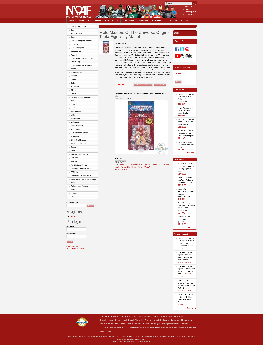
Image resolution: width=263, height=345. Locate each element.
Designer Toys (76, 72)
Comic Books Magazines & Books (81, 67)
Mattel (117, 167)
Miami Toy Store (105, 331)
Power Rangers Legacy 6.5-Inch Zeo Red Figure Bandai (186, 110)
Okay (118, 161)
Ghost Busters (76, 34)
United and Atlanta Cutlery (81, 176)
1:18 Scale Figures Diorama (81, 41)
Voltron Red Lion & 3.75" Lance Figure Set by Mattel (186, 219)
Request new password (75, 249)
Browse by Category (76, 21)
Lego (73, 104)
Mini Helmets (76, 119)
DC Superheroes (186, 320)
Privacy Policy (136, 316)
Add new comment (121, 169)
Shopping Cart (190, 12)
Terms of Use (157, 316)
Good (120, 161)
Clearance (185, 21)
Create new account (73, 246)
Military (73, 115)
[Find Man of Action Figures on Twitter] (182, 51)
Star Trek (74, 158)
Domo (73, 30)
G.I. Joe (73, 90)
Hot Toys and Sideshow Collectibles (112, 327)
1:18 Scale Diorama (78, 26)
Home (102, 316)
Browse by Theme (111, 21)
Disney (73, 79)
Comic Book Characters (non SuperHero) (82, 60)
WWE (73, 190)
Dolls (73, 83)
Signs (73, 37)
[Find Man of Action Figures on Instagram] (187, 51)
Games (73, 94)
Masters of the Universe (129, 167)
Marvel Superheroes (107, 324)
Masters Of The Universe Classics (130, 165)
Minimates (75, 122)
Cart (176, 33)
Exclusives (75, 86)
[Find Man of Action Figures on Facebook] (177, 51)
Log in (187, 9)
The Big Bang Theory (79, 165)
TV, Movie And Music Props (81, 168)
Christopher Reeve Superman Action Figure (139, 327)
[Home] (78, 17)
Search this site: (72, 203)
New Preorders (158, 21)
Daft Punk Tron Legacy (150, 324)
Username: (71, 226)
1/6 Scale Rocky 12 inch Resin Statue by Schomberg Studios (185, 180)
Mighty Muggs (76, 111)
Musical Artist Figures (79, 133)
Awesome (125, 161)
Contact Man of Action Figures (173, 316)
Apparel (74, 55)
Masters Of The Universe (160, 165)
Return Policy (146, 316)
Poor (116, 161)
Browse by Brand (94, 21)
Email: (178, 74)
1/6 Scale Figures (77, 48)
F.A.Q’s (127, 316)
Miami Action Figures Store (187, 327)
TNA (72, 197)
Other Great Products (79, 140)
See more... (191, 153)
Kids (72, 101)
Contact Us (189, 14)
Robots (73, 147)
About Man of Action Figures (114, 316)
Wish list (73, 216)
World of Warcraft (144, 167)
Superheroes (143, 21)
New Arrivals (172, 21)
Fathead (74, 193)
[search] (178, 3)
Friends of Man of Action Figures (166, 327)
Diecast (74, 76)
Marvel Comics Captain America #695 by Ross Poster (186, 144)
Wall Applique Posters (79, 186)
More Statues (76, 129)
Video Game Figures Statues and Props (83, 180)
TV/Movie (74, 172)
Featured (74, 44)
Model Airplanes (77, 126)
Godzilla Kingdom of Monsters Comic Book (173, 324)
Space (73, 151)
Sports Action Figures (79, 154)
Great (123, 161)
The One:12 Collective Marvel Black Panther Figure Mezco (186, 121)
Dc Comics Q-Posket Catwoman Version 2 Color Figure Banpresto (186, 133)
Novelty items (76, 136)
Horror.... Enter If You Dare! (81, 97)
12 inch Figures (128, 21)
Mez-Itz (73, 108)
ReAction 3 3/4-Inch (78, 144)
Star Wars (74, 161)
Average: (118, 158)
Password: (71, 234)
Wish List (188, 7)
